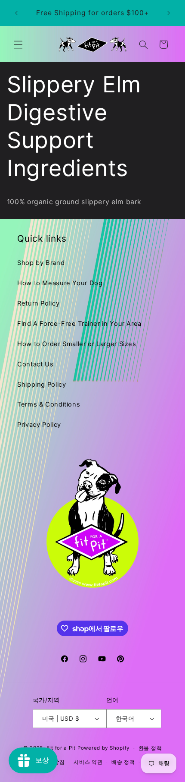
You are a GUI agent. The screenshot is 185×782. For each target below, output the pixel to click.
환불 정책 (150, 748)
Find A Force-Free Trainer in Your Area (79, 324)
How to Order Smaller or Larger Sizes (76, 344)
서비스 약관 (88, 762)
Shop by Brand (41, 263)
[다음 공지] (168, 12)
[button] (18, 44)
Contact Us (35, 364)
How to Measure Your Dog (60, 283)
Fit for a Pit (61, 748)
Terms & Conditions (48, 404)
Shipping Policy (41, 384)
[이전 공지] (16, 12)
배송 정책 (123, 762)
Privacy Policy (39, 425)
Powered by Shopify (103, 748)
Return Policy (38, 303)
